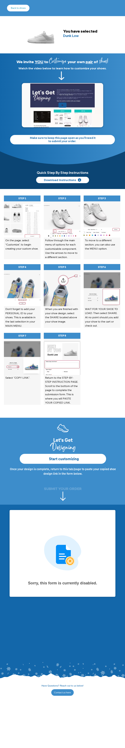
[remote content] (63, 554)
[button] (97, 123)
